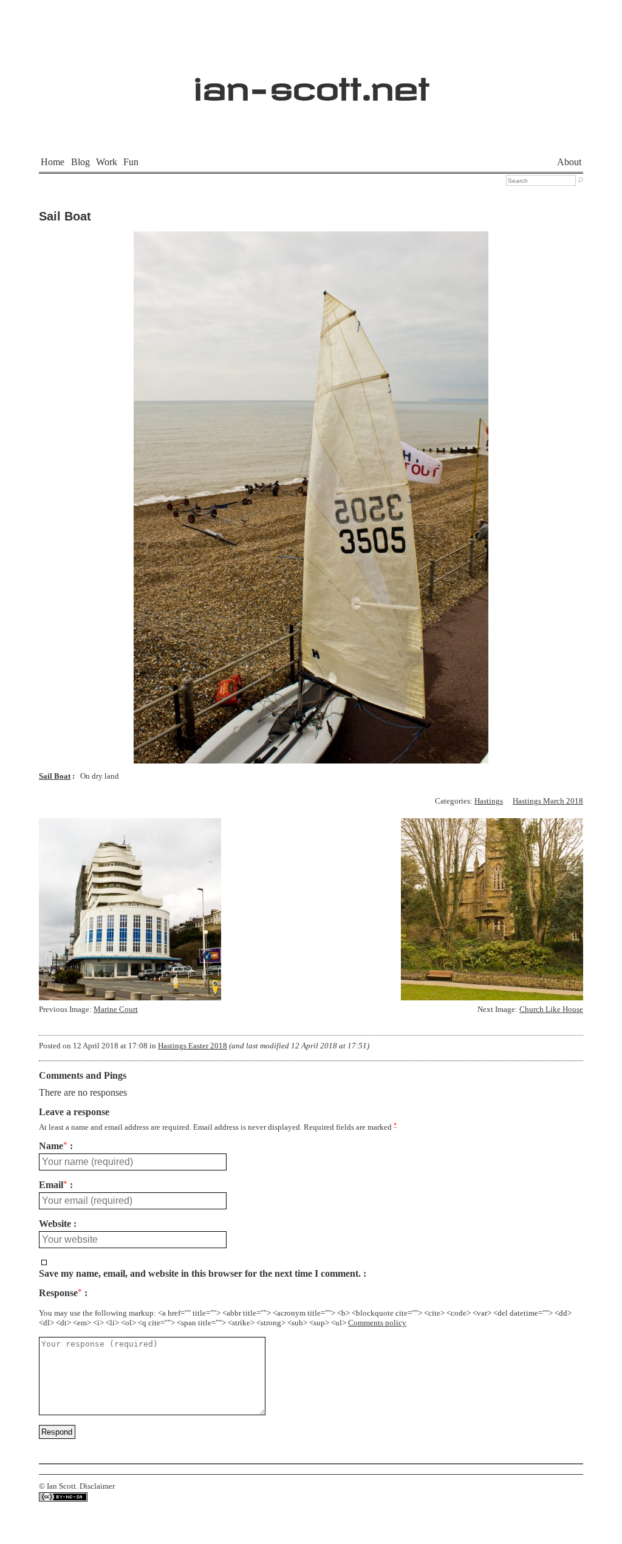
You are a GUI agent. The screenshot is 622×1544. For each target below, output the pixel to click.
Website (55, 1224)
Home (52, 162)
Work (106, 162)
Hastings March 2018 (548, 801)
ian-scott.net (311, 82)
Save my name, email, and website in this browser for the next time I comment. (200, 1274)
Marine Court (116, 1009)
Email (53, 1185)
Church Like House (551, 1009)
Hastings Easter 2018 (192, 1046)
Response (60, 1293)
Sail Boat (65, 216)
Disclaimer (97, 1486)
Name (53, 1146)
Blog (80, 162)
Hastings (488, 801)
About (569, 162)
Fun (130, 162)
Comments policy (377, 1323)
